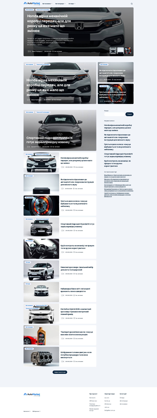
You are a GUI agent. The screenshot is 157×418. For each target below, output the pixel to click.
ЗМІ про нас (35, 411)
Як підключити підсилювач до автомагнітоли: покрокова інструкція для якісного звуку (117, 137)
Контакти (26, 411)
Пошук (106, 111)
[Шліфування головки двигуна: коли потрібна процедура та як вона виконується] (41, 357)
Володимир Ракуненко (111, 189)
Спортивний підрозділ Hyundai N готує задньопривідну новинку (118, 155)
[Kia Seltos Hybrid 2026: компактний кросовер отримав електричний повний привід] (41, 314)
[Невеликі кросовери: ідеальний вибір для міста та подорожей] (41, 270)
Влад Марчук (108, 175)
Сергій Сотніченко (109, 193)
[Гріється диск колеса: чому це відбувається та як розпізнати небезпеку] (116, 94)
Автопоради (29, 9)
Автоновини (29, 64)
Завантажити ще (60, 372)
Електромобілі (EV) (41, 305)
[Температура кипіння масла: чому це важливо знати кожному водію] (41, 335)
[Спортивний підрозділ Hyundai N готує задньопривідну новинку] (60, 130)
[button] (132, 4)
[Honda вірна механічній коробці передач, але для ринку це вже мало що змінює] (60, 83)
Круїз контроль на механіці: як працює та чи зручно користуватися (117, 163)
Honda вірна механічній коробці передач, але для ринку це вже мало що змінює (118, 128)
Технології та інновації (42, 64)
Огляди (28, 262)
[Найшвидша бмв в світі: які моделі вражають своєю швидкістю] (41, 292)
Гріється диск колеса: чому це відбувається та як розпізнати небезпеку (117, 147)
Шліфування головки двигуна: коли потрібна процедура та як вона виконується (117, 194)
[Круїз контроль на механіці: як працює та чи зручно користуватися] (41, 249)
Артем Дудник (108, 185)
